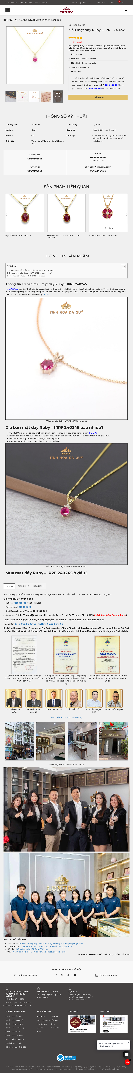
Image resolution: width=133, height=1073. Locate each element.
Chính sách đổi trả (12, 1032)
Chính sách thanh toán (14, 1020)
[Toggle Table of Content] (122, 266)
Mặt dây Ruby (26, 20)
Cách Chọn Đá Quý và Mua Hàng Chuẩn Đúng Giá (39, 624)
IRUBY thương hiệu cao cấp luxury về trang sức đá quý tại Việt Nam (51, 943)
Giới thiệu (54, 1016)
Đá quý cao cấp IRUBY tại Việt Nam (32, 949)
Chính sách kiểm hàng (14, 1028)
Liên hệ (40, 1028)
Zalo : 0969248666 (108, 975)
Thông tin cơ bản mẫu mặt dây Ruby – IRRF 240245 (31, 270)
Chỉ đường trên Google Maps (110, 615)
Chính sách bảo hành (14, 1035)
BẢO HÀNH (38, 586)
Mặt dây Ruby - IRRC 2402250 (18, 236)
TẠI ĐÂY (93, 433)
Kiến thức (101, 3)
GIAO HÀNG (23, 586)
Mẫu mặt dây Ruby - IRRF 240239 (103, 236)
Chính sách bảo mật (13, 1016)
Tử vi (39, 1032)
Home (6, 20)
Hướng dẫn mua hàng (14, 1039)
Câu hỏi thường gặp (13, 1043)
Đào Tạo (87, 3)
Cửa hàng (14, 20)
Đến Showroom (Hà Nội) (15, 1047)
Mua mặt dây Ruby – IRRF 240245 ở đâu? (27, 276)
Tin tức (74, 3)
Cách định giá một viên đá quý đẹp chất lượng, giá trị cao (39, 952)
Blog (113, 3)
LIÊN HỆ (9, 586)
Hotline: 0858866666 (27, 975)
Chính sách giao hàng (14, 1024)
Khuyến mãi (42, 1024)
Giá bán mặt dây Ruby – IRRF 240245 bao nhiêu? (30, 273)
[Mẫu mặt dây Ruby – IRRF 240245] (10, 96)
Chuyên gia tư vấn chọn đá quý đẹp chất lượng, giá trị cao (46, 946)
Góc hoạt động (43, 1020)
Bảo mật (54, 1020)
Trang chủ (41, 1016)
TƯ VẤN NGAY (98, 97)
